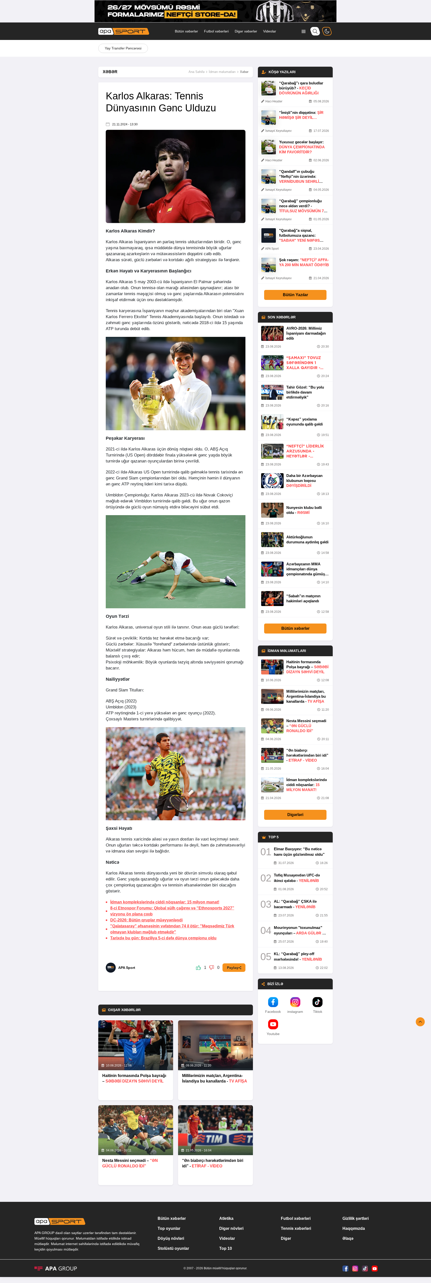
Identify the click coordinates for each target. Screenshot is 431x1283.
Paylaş (232, 968)
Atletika (226, 1218)
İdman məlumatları (222, 72)
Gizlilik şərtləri (355, 1218)
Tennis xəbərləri (296, 1228)
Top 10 (225, 1248)
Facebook (273, 1012)
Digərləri (295, 815)
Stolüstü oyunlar (173, 1248)
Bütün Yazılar (295, 295)
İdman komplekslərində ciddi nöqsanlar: (164, 902)
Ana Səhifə (197, 72)
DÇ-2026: (146, 920)
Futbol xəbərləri (216, 31)
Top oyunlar (169, 1228)
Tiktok (317, 1012)
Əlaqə (347, 1238)
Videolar (269, 31)
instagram (295, 1012)
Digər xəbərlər (246, 31)
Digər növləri (231, 1228)
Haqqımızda (353, 1228)
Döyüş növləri (171, 1238)
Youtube (273, 1034)
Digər (286, 1238)
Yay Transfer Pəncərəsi (123, 48)
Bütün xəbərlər (186, 31)
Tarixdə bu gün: (163, 938)
